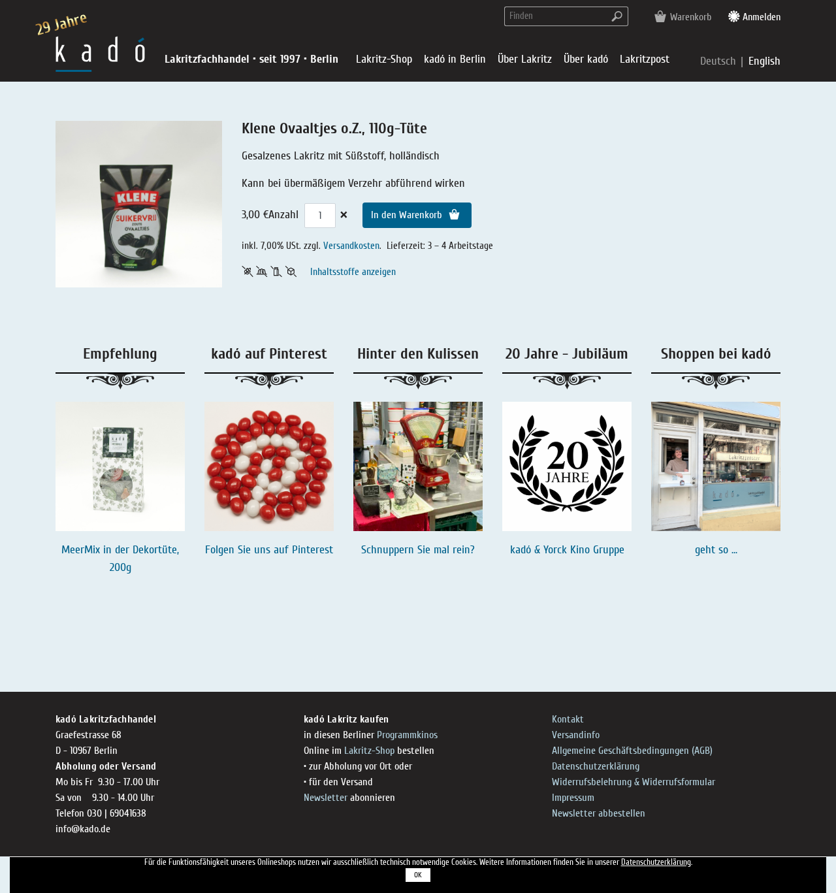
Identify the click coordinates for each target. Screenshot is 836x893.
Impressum (573, 798)
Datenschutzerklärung (595, 766)
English (764, 61)
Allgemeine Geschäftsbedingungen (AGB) (632, 750)
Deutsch (719, 61)
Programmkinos (407, 735)
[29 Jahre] (100, 53)
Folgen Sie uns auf (248, 550)
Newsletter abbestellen (598, 813)
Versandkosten (351, 246)
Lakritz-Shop (369, 750)
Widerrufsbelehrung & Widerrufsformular (633, 782)
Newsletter (325, 798)
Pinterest (312, 550)
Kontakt (568, 719)
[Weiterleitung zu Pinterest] (269, 466)
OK (418, 875)
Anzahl (283, 214)
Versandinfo (576, 735)
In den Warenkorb (408, 215)
